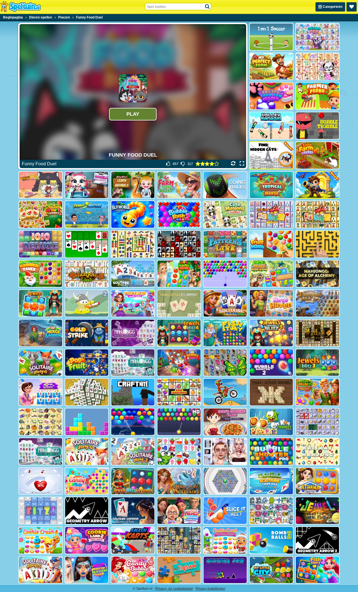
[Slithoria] (132, 214)
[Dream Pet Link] (317, 66)
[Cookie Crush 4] (40, 540)
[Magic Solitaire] (179, 481)
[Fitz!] (40, 510)
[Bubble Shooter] (225, 274)
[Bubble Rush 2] (179, 214)
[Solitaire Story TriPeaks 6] (40, 363)
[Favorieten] (352, 6)
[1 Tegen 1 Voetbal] (271, 37)
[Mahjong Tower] (86, 392)
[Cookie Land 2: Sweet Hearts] (86, 540)
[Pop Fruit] (86, 363)
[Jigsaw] (179, 570)
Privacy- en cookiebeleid (174, 589)
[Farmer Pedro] (317, 96)
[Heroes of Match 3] (179, 363)
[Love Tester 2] (40, 481)
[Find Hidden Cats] (271, 155)
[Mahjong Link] (86, 274)
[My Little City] (271, 570)
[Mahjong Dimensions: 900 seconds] (40, 451)
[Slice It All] (225, 510)
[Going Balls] (225, 185)
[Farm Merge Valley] (179, 185)
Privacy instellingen (210, 589)
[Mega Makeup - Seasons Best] (86, 570)
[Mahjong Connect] (317, 214)
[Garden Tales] (40, 274)
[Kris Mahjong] (40, 422)
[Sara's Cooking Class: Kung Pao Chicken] (225, 422)
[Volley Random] (271, 126)
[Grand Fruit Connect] (40, 214)
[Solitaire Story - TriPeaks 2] (132, 274)
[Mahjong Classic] (179, 303)
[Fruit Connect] (179, 451)
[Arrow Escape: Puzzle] (317, 244)
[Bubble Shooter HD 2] (271, 363)
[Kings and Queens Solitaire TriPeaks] (40, 392)
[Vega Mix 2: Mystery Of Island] (271, 274)
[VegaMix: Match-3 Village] (179, 274)
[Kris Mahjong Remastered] (179, 392)
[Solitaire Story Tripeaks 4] (86, 451)
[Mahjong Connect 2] (317, 333)
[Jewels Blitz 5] (271, 333)
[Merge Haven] (271, 303)
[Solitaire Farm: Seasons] (225, 303)
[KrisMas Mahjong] (317, 451)
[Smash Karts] (132, 540)
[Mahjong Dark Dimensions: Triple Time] (132, 333)
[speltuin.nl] (20, 7)
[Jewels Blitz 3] (317, 363)
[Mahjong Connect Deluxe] (271, 214)
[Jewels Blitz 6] (40, 303)
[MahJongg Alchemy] (317, 274)
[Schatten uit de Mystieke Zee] (317, 303)
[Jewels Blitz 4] (179, 333)
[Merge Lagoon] (40, 333)
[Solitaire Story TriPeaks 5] (40, 570)
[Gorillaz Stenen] (179, 244)
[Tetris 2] (86, 422)
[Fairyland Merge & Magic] (132, 303)
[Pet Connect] (271, 510)
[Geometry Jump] (225, 570)
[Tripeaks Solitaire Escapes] (271, 481)
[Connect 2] (317, 422)
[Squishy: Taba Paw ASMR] (271, 96)
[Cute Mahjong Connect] (225, 214)
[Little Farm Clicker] (317, 155)
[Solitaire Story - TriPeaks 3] (132, 451)
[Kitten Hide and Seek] (40, 185)
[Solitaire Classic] (86, 244)
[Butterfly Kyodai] (225, 363)
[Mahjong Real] (271, 392)
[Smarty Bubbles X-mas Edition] (132, 422)
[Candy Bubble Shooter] (132, 570)
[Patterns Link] (225, 244)
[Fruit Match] (271, 244)
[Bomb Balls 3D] (271, 540)
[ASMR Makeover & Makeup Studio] (225, 451)
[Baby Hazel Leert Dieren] (132, 185)
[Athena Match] (317, 481)
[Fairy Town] (225, 481)
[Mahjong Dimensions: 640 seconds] (132, 363)
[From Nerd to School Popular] (179, 510)
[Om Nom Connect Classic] (271, 422)
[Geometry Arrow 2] (317, 540)
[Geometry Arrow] (86, 510)
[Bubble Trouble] (317, 126)
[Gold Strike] (86, 333)
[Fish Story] (225, 333)
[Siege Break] (317, 185)
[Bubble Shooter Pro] (271, 451)
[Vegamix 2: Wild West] (317, 392)
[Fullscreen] (241, 164)
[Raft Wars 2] (86, 303)
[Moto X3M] (225, 392)
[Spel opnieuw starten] (233, 164)
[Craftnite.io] (132, 392)
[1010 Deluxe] (40, 244)
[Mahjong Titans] (132, 244)
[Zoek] (207, 6)
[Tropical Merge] (271, 185)
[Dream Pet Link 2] (317, 37)
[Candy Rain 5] (86, 481)
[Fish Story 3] (317, 570)
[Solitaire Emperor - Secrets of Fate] (132, 510)
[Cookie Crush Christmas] (225, 540)
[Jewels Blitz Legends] (132, 481)
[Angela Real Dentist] (86, 185)
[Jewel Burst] (317, 510)
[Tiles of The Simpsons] (179, 540)
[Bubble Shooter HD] (179, 422)
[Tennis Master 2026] (86, 214)
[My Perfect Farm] (271, 66)
